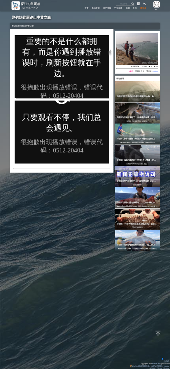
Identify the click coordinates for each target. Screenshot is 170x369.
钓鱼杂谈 (118, 8)
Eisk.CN (154, 364)
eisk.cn (155, 71)
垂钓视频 (107, 8)
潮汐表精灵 (166, 368)
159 (157, 66)
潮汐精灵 (159, 368)
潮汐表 (143, 8)
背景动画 (166, 361)
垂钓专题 (96, 8)
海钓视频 (136, 66)
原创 (128, 8)
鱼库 (135, 8)
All (159, 364)
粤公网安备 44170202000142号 (141, 366)
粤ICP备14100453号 (157, 366)
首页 (87, 8)
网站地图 (166, 366)
